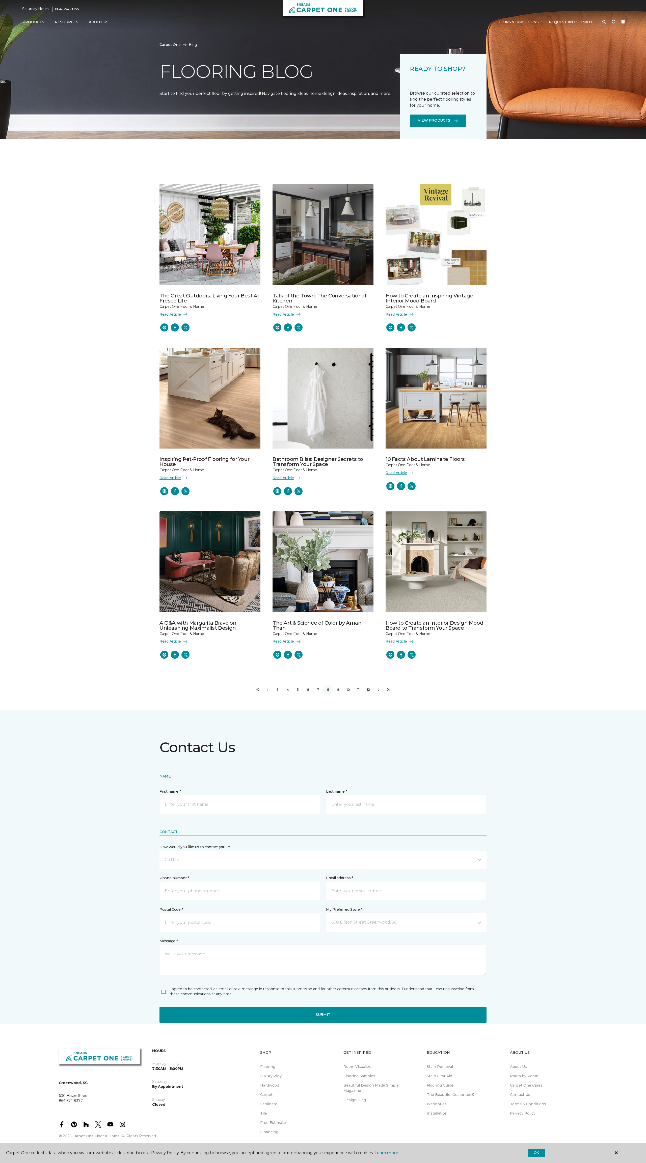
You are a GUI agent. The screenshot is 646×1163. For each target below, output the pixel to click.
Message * (168, 941)
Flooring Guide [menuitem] (440, 1085)
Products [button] (33, 22)
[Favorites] (613, 22)
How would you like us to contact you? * (194, 847)
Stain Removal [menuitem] (440, 1066)
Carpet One (170, 44)
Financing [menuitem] (269, 1132)
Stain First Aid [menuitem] (439, 1076)
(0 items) (623, 22)
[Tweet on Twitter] (185, 327)
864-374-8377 (67, 9)
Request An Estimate (571, 22)
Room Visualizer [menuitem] (358, 1066)
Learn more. (386, 1152)
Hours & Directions (518, 22)
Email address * (339, 878)
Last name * (336, 791)
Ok (536, 1152)
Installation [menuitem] (437, 1113)
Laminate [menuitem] (268, 1104)
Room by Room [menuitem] (524, 1076)
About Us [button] (99, 22)
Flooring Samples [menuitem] (359, 1076)
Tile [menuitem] (263, 1113)
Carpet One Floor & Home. (96, 1136)
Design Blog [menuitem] (354, 1100)
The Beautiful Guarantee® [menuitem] (450, 1094)
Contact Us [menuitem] (520, 1094)
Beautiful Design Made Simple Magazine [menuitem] (371, 1088)
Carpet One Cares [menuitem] (526, 1085)
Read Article (170, 314)
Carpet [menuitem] (266, 1094)
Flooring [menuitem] (267, 1066)
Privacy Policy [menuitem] (522, 1113)
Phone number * (174, 878)
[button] (604, 22)
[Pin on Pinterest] (164, 327)
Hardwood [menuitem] (269, 1085)
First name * (170, 791)
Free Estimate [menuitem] (273, 1122)
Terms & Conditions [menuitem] (528, 1104)
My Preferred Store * (344, 909)
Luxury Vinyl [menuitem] (271, 1076)
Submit (323, 1014)
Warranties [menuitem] (437, 1104)
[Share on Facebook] (175, 327)
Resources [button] (66, 22)
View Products (434, 120)
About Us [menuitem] (518, 1066)
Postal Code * (171, 909)
